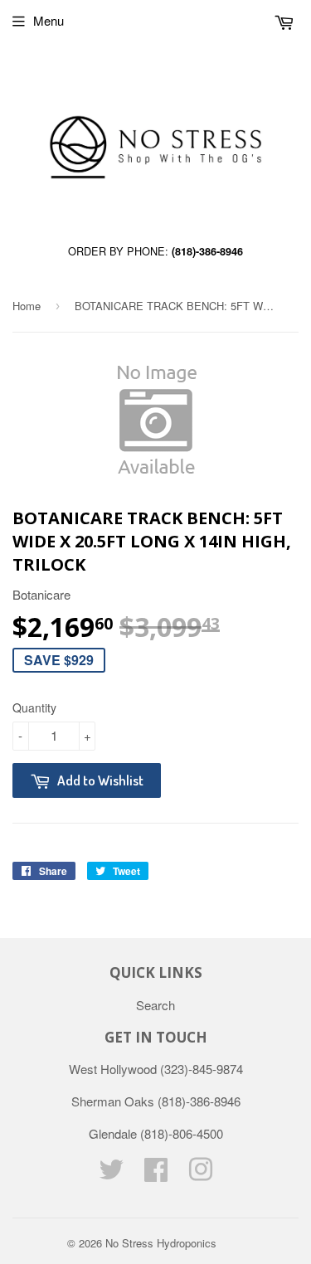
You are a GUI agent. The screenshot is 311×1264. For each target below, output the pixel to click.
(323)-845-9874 (201, 1068)
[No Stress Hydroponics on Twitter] (111, 1174)
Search (155, 1005)
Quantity (34, 707)
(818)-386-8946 (207, 251)
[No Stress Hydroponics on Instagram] (200, 1174)
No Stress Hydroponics (160, 1243)
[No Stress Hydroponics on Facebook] (155, 1174)
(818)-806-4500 (181, 1133)
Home (26, 306)
